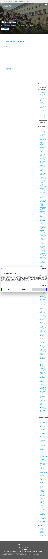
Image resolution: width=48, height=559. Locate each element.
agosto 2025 (43, 150)
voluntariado (43, 521)
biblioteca (42, 426)
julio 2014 (42, 366)
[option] (24, 18)
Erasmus (42, 453)
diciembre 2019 (42, 260)
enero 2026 (43, 139)
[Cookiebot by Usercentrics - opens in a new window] (41, 269)
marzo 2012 (43, 406)
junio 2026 (42, 132)
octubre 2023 (43, 187)
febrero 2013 (43, 388)
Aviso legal (40, 551)
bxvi (41, 428)
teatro (41, 520)
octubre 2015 (43, 342)
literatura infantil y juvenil (42, 493)
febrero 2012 (43, 407)
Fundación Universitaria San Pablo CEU (14, 551)
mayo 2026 (42, 134)
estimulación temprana (43, 461)
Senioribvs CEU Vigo (42, 516)
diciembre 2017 (42, 300)
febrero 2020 (43, 257)
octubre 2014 (43, 361)
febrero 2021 (43, 237)
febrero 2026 (43, 138)
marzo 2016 (43, 333)
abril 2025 (42, 155)
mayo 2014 (42, 368)
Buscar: (40, 79)
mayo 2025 (42, 154)
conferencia (43, 437)
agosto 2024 (43, 170)
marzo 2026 (43, 136)
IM (40, 478)
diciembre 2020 (42, 240)
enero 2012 (43, 408)
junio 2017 (42, 310)
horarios (42, 470)
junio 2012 (42, 402)
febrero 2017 (43, 315)
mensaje (42, 503)
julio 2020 (42, 250)
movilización (43, 508)
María (41, 499)
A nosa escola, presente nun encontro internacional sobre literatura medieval (43, 105)
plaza (41, 512)
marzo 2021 (43, 235)
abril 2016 (42, 331)
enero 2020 (43, 258)
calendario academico (42, 430)
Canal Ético (21, 553)
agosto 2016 (43, 327)
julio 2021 (42, 230)
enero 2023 (43, 200)
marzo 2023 (43, 197)
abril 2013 (42, 385)
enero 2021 (43, 238)
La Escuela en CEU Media (14, 42)
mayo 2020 (42, 253)
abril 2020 (42, 254)
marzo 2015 (43, 352)
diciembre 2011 (42, 411)
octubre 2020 (43, 245)
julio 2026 (42, 131)
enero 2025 (43, 159)
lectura (41, 486)
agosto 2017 (43, 308)
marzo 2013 (43, 387)
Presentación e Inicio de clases (43, 94)
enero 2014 (43, 373)
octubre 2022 (43, 207)
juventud (42, 485)
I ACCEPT (39, 289)
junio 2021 (42, 231)
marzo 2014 (43, 371)
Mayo (41, 502)
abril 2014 (42, 369)
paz (41, 510)
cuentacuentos (43, 440)
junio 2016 (42, 329)
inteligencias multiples (43, 480)
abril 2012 (42, 404)
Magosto (42, 497)
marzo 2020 (43, 256)
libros (41, 490)
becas (41, 425)
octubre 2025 (43, 146)
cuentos (42, 441)
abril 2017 (42, 312)
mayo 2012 (42, 403)
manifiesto (42, 498)
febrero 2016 (43, 334)
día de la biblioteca (42, 445)
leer (41, 487)
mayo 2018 (42, 293)
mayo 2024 (42, 174)
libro (41, 489)
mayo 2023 (42, 195)
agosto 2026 (43, 130)
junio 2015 (42, 347)
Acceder (42, 528)
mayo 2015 (42, 349)
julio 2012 (42, 400)
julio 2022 (42, 211)
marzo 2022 (43, 216)
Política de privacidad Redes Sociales (9, 553)
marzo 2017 (43, 314)
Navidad (42, 509)
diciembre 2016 (42, 318)
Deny (9, 289)
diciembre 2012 (42, 392)
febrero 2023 (43, 199)
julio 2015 (42, 346)
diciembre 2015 (42, 337)
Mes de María (43, 505)
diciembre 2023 (42, 182)
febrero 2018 (43, 296)
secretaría (42, 514)
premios (42, 513)
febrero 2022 (43, 218)
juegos (41, 482)
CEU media (8, 69)
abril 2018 (42, 295)
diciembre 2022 (42, 202)
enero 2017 (43, 316)
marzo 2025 (43, 157)
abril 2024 (42, 176)
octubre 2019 (43, 265)
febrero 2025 (43, 158)
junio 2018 (42, 292)
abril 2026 (42, 135)
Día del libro (42, 447)
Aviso (41, 99)
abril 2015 (42, 350)
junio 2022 (42, 212)
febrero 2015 (43, 353)
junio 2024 (42, 173)
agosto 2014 (43, 365)
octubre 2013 (43, 380)
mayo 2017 (42, 311)
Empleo (42, 452)
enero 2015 (43, 354)
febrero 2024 (43, 178)
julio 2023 (42, 192)
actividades (8, 68)
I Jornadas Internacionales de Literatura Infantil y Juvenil (43, 474)
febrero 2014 (43, 372)
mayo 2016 (42, 330)
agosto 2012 (43, 399)
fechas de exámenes (42, 464)
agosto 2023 (43, 191)
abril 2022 (42, 215)
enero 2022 (43, 219)
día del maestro (42, 449)
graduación (42, 468)
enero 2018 (43, 297)
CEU (41, 432)
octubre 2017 (43, 304)
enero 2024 (43, 180)
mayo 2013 (42, 384)
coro (41, 438)
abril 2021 (42, 234)
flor (41, 466)
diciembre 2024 (42, 162)
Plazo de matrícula (42, 97)
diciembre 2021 (42, 221)
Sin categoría (43, 518)
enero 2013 (43, 389)
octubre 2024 (43, 166)
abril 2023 (42, 196)
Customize (23, 289)
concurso (42, 434)
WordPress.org (43, 535)
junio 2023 (42, 193)
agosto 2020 (43, 249)
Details (42, 285)
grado (41, 467)
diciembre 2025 (42, 141)
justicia (41, 483)
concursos (42, 436)
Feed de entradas (42, 530)
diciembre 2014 (42, 356)
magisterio (42, 495)
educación (42, 451)
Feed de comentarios (43, 533)
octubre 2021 (43, 226)
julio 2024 (42, 172)
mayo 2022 (42, 214)
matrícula (42, 501)
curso (41, 443)
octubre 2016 (43, 323)
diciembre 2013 (42, 375)
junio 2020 (42, 251)
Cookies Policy (25, 280)
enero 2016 (43, 335)
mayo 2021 (42, 233)
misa (41, 506)
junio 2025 (42, 153)
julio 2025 (42, 151)
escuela (8, 71)
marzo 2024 (43, 177)
